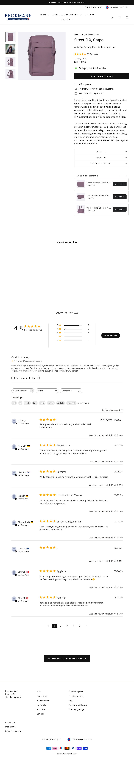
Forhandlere (42, 705)
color (42, 403)
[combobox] (47, 390)
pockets (60, 403)
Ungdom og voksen (66, 14)
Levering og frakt (76, 696)
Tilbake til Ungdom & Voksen (68, 658)
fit (20, 403)
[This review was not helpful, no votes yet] (120, 435)
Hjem (76, 34)
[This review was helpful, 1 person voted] (115, 613)
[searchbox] (21, 391)
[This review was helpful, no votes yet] (115, 435)
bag (34, 403)
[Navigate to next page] (85, 626)
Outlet (89, 14)
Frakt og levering (101, 164)
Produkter (41, 709)
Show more (83, 403)
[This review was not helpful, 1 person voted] (120, 561)
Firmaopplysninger (76, 709)
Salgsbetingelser (75, 691)
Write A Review (110, 335)
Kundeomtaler (43, 700)
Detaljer (102, 152)
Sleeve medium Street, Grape (98, 182)
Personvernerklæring (77, 705)
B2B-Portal (10, 722)
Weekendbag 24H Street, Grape (98, 208)
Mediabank (10, 727)
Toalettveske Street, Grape (98, 195)
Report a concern (13, 731)
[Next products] (126, 176)
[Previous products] (120, 176)
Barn (43, 14)
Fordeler (101, 158)
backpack (71, 403)
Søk (38, 691)
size (14, 403)
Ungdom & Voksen (89, 34)
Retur (70, 700)
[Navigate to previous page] (48, 626)
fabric (27, 403)
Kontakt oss (42, 696)
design (51, 403)
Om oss (66, 19)
